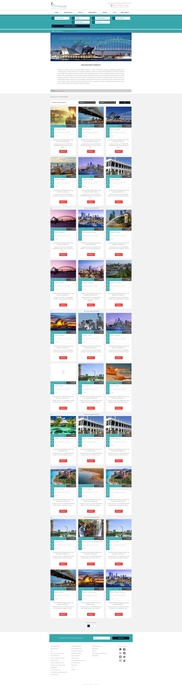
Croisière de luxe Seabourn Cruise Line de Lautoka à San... (91, 450)
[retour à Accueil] (53, 31)
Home (56, 12)
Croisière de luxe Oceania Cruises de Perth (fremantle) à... (119, 603)
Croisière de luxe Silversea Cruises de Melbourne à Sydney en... (118, 294)
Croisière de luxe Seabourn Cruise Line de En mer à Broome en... (63, 397)
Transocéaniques (54, 674)
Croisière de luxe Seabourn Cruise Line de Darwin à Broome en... (91, 397)
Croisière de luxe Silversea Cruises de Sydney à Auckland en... (63, 294)
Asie (51, 651)
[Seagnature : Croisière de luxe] (70, 5)
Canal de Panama (54, 660)
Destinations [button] (68, 12)
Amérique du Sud (54, 648)
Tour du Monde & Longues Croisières (58, 672)
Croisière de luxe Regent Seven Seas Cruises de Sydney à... (119, 140)
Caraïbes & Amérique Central (57, 662)
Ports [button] (80, 12)
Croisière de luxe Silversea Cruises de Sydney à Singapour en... (118, 346)
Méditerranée (53, 667)
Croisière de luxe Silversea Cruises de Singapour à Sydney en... (118, 243)
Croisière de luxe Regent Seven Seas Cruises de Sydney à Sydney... (91, 140)
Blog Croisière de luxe (76, 648)
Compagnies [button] (92, 12)
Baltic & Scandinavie (55, 655)
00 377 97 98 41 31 (119, 5)
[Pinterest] (124, 656)
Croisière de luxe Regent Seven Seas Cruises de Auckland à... (63, 191)
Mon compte (95, 648)
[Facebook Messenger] (120, 649)
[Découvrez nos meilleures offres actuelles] (91, 208)
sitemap (73, 669)
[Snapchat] (120, 656)
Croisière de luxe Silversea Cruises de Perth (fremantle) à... (91, 243)
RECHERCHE (70, 26)
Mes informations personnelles (99, 653)
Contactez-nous (75, 658)
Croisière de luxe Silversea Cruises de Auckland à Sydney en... (91, 346)
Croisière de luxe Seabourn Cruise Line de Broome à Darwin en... (118, 397)
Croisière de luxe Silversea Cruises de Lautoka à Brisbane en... (118, 191)
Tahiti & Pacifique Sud (55, 669)
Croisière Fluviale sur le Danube (57, 665)
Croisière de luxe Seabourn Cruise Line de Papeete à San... (63, 450)
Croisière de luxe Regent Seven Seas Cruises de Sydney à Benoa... (91, 191)
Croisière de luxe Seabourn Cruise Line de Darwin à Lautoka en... (118, 553)
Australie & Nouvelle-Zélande (57, 653)
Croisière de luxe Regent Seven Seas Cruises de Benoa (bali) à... (63, 140)
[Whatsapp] (120, 653)
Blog (114, 12)
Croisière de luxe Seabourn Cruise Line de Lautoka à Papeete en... (118, 450)
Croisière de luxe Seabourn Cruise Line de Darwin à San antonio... (91, 553)
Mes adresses (95, 655)
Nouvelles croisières (76, 653)
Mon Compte (125, 12)
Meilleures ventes (75, 655)
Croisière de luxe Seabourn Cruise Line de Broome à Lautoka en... (63, 500)
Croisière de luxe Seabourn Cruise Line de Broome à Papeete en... (91, 500)
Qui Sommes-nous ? (75, 662)
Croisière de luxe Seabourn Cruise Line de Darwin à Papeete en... (63, 553)
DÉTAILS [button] (63, 151)
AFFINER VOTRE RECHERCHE (59, 102)
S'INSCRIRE (121, 638)
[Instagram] (120, 660)
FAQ (72, 667)
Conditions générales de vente (78, 660)
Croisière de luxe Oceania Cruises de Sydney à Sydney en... (63, 603)
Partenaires (74, 665)
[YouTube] (124, 660)
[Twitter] (124, 653)
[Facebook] (124, 649)
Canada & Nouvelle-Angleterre (57, 658)
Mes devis (94, 651)
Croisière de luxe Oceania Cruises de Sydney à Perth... (91, 603)
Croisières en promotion (77, 651)
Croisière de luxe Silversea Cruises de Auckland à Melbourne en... (91, 294)
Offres (105, 12)
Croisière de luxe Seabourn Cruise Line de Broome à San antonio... (118, 500)
